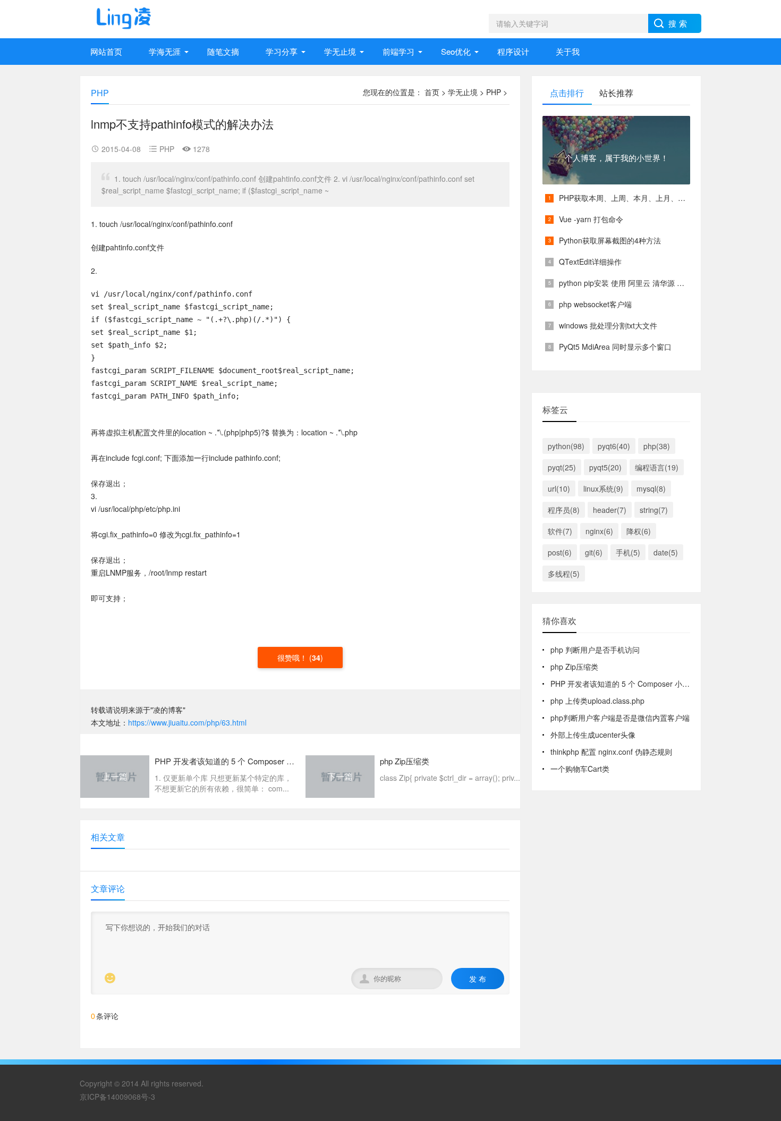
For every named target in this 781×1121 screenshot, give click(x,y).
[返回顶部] (759, 942)
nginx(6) (599, 531)
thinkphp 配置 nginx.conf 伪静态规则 (611, 751)
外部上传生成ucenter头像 (592, 734)
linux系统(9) (603, 488)
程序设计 (513, 51)
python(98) (566, 446)
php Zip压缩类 (574, 666)
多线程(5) (564, 573)
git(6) (593, 552)
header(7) (609, 509)
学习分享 (282, 51)
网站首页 (106, 51)
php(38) (656, 446)
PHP (493, 92)
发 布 (477, 978)
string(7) (654, 509)
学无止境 (340, 51)
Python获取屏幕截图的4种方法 (610, 240)
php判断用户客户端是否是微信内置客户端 (620, 717)
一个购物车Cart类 (579, 768)
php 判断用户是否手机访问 (595, 649)
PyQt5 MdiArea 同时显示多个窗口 (615, 346)
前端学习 (398, 51)
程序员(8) (564, 509)
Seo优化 (456, 51)
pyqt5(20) (605, 467)
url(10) (559, 488)
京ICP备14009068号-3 (117, 1096)
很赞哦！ (293, 657)
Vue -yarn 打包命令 (591, 219)
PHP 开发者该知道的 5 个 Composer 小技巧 (623, 683)
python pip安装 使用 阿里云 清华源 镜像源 (629, 282)
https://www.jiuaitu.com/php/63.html (187, 722)
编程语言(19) (656, 467)
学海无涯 (165, 51)
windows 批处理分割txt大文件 (608, 325)
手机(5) (628, 552)
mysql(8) (651, 488)
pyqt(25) (562, 467)
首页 (432, 92)
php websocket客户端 (595, 304)
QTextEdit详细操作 (590, 261)
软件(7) (560, 531)
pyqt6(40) (614, 446)
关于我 (568, 51)
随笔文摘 (223, 51)
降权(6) (638, 531)
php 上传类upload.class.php (597, 700)
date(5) (665, 552)
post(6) (560, 552)
